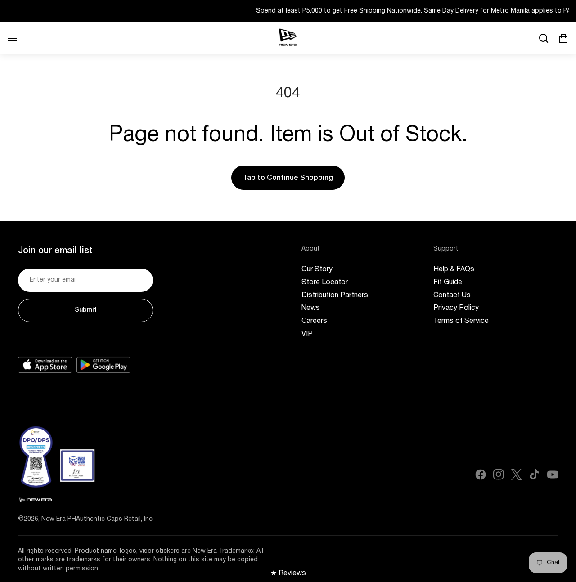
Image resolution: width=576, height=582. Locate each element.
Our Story (317, 269)
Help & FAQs (453, 269)
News (311, 308)
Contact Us (452, 295)
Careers (314, 321)
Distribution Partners (335, 295)
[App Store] (45, 365)
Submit (86, 310)
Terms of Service (461, 321)
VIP (307, 334)
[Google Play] (103, 365)
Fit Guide (447, 282)
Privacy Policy (456, 308)
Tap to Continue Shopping (288, 178)
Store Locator (325, 282)
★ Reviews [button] (288, 573)
